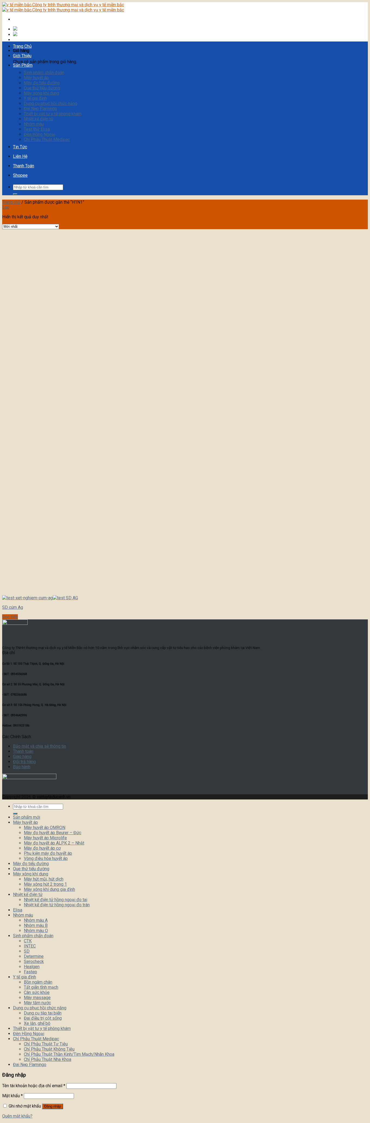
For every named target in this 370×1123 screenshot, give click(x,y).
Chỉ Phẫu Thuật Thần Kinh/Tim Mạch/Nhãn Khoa (69, 1054)
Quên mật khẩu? (17, 1116)
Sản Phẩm (23, 65)
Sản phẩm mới (26, 817)
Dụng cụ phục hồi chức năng (50, 103)
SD (27, 951)
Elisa (17, 910)
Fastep (30, 971)
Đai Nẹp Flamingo (40, 108)
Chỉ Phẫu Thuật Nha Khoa (47, 1059)
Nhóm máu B (36, 925)
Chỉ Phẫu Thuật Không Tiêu (49, 1049)
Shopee (20, 175)
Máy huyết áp (36, 77)
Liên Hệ (20, 156)
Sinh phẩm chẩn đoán (44, 72)
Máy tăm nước (37, 1002)
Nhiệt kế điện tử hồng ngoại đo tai (55, 899)
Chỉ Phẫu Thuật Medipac (47, 139)
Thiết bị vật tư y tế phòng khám (53, 113)
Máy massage (37, 997)
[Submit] (15, 194)
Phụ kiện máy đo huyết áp (48, 853)
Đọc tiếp (10, 616)
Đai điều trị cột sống (43, 1018)
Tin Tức (20, 146)
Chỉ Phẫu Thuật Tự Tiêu (46, 1044)
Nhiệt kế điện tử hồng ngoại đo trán (57, 904)
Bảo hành (21, 766)
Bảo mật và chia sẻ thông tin (39, 746)
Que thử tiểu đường (42, 88)
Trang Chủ (22, 46)
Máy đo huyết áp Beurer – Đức (52, 832)
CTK (28, 940)
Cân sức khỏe (37, 992)
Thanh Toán (23, 165)
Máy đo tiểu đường (42, 82)
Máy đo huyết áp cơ (42, 848)
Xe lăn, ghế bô (37, 1023)
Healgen (32, 966)
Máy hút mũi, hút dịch (43, 879)
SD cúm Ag (12, 607)
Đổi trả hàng (24, 761)
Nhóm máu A (36, 920)
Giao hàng (22, 756)
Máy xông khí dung (41, 93)
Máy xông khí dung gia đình (49, 889)
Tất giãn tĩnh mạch (41, 987)
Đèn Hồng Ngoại (39, 134)
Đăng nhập (52, 1106)
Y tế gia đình (35, 98)
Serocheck (34, 961)
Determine (34, 956)
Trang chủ (11, 202)
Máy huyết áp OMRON (44, 827)
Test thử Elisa (37, 129)
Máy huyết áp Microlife (45, 837)
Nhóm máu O (36, 930)
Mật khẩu (12, 1095)
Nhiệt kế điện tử (38, 118)
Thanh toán (23, 751)
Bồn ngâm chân (38, 982)
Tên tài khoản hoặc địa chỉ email (33, 1085)
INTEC (30, 946)
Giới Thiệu (22, 55)
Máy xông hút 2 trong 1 (45, 884)
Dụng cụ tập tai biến (42, 1013)
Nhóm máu (34, 124)
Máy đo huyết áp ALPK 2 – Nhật (54, 843)
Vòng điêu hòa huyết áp (46, 858)
